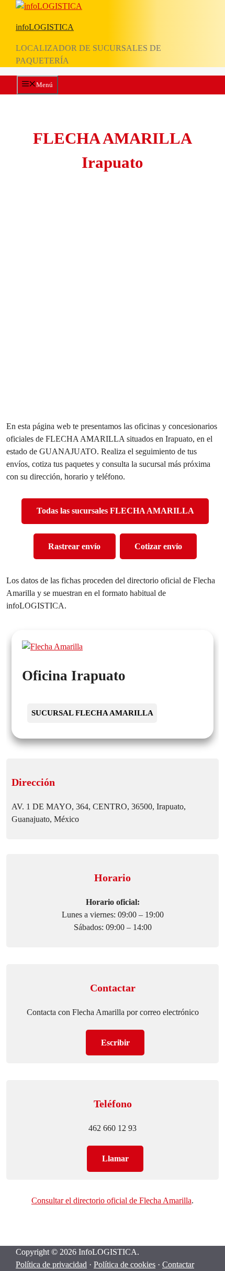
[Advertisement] (112, 299)
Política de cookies (124, 1264)
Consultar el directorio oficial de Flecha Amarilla (111, 1200)
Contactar (178, 1264)
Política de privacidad (51, 1264)
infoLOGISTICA (45, 27)
